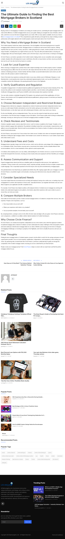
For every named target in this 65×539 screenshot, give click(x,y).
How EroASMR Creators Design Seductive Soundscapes (27, 424)
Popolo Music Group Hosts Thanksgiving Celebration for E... (28, 415)
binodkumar (15, 407)
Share (47, 456)
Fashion (30, 452)
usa (36, 456)
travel (3, 452)
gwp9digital (3, 346)
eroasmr (14, 426)
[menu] (2, 2)
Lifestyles (4, 462)
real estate (59, 456)
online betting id (21, 452)
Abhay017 (3, 356)
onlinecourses (48, 499)
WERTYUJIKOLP (4, 317)
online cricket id (11, 452)
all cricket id (55, 459)
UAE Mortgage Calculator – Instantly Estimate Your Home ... (49, 505)
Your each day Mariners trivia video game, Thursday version (46, 353)
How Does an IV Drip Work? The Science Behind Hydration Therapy (17, 264)
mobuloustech (48, 490)
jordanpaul (14, 275)
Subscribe (28, 522)
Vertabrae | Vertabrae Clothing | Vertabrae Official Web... (16, 315)
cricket (53, 456)
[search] (63, 2)
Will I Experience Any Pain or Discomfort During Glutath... (27, 397)
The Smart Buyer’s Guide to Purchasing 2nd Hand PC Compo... (48, 315)
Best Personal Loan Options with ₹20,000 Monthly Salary (13, 353)
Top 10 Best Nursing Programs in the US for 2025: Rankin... (54, 496)
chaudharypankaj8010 (39, 508)
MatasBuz (35, 356)
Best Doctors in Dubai (18, 459)
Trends (33, 459)
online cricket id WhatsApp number (24, 456)
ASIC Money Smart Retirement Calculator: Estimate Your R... (13, 343)
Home (2, 7)
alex (13, 417)
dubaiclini (14, 398)
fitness (27, 459)
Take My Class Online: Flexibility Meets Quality (15, 381)
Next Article (36, 260)
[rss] (3, 503)
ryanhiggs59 (3, 382)
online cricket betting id (40, 452)
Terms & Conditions (57, 535)
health (41, 456)
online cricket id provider (8, 456)
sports (49, 452)
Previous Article (27, 260)
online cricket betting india (43, 459)
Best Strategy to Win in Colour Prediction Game (25, 406)
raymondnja (4, 435)
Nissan (4, 433)
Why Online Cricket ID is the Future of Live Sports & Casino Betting (48, 264)
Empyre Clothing (6, 459)
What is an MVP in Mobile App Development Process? (53, 487)
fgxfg (34, 317)
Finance (7, 7)
